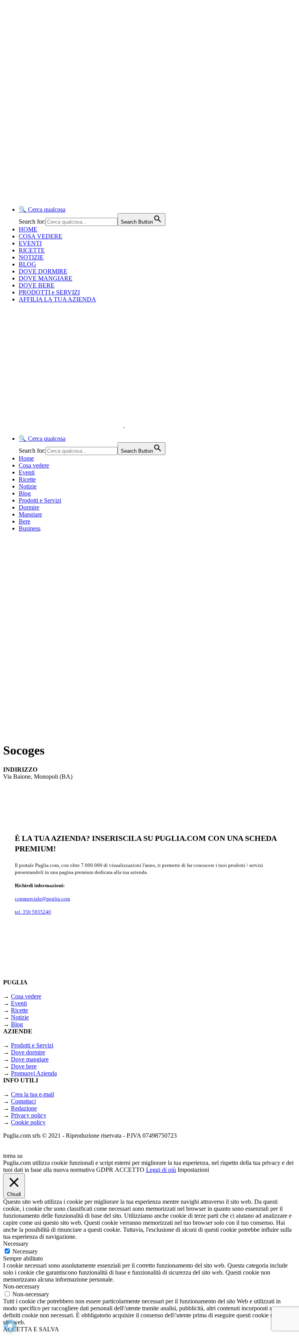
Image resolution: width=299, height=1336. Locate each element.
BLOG (27, 264)
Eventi (27, 472)
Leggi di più (161, 1169)
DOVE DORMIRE (43, 271)
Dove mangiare (30, 1059)
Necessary (25, 1251)
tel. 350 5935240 (33, 912)
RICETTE (32, 250)
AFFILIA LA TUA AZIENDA (57, 299)
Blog (25, 493)
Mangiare (30, 514)
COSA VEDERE (40, 236)
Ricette (27, 479)
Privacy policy (28, 1115)
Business (29, 528)
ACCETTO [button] (129, 1169)
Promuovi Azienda (34, 1073)
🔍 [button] (42, 209)
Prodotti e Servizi (40, 500)
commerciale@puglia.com (42, 899)
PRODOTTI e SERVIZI (49, 292)
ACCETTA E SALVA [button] (31, 1329)
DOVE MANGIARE (45, 278)
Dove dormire (28, 1052)
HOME (28, 229)
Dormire (29, 507)
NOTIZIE (31, 257)
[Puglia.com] (142, 425)
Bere (24, 521)
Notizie (28, 486)
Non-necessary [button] (21, 1286)
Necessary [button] (15, 1243)
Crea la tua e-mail (32, 1094)
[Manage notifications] (10, 1326)
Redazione (24, 1108)
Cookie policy (28, 1122)
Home (26, 458)
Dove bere (24, 1066)
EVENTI (30, 243)
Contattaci (23, 1101)
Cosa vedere (34, 465)
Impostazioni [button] (193, 1169)
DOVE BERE (37, 285)
